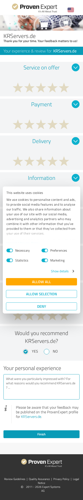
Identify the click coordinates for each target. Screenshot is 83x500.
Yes (35, 351)
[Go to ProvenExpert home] (34, 12)
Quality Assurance (39, 479)
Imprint (11, 243)
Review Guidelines (14, 479)
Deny (41, 306)
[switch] (45, 250)
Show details (60, 271)
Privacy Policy (30, 243)
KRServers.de (31, 416)
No (55, 351)
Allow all (41, 281)
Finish (41, 434)
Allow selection (41, 293)
